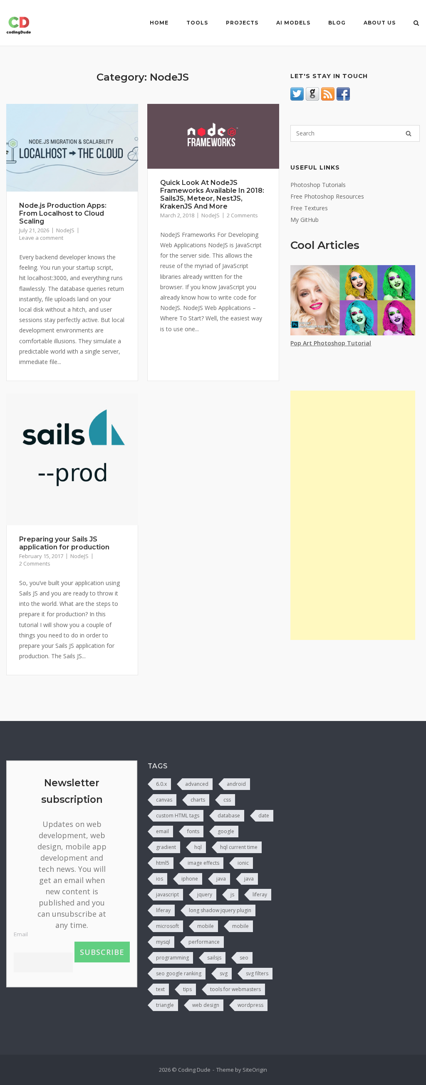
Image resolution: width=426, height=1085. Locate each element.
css (227, 799)
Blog (337, 23)
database (229, 815)
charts (198, 799)
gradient (166, 847)
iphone (189, 878)
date (263, 815)
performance (204, 941)
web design (205, 1005)
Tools (197, 23)
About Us (380, 23)
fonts (193, 831)
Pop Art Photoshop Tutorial (330, 343)
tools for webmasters (235, 989)
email (162, 831)
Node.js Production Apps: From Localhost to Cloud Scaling (62, 213)
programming (172, 957)
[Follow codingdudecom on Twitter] (297, 98)
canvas (164, 799)
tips (187, 989)
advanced (196, 783)
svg (224, 973)
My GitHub (304, 220)
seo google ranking (178, 973)
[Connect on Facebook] (343, 98)
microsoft (167, 926)
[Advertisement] (352, 515)
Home (159, 23)
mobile (205, 926)
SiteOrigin (255, 1069)
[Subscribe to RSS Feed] (327, 98)
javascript (167, 894)
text (160, 989)
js (232, 894)
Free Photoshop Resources (327, 196)
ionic (243, 862)
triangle (165, 1005)
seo (244, 957)
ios (159, 878)
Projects (242, 23)
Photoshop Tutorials (318, 185)
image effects (203, 862)
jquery (204, 894)
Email (21, 934)
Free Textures (309, 208)
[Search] (408, 133)
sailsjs (214, 957)
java (221, 878)
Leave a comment (41, 237)
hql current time (239, 847)
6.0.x (161, 783)
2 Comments (242, 215)
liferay (260, 894)
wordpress (250, 1005)
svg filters (257, 973)
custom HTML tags (177, 815)
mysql (163, 941)
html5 (162, 862)
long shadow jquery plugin (220, 910)
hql (198, 847)
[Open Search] (416, 23)
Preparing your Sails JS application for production (64, 543)
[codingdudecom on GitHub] (312, 98)
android (236, 783)
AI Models (293, 23)
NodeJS (65, 230)
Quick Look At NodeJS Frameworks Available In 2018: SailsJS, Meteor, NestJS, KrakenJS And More (212, 194)
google (226, 831)
